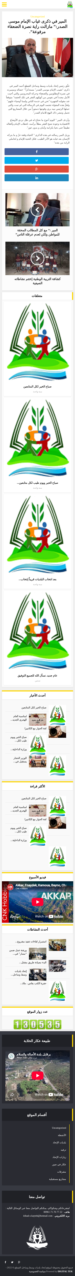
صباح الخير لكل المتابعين (37, 386)
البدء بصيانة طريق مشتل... (32, 962)
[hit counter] (37, 1024)
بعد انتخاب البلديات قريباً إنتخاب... (37, 579)
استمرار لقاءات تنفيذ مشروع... (30, 941)
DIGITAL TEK (65, 1271)
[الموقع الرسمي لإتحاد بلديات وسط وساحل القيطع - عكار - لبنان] (70, 4)
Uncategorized (38, 16)
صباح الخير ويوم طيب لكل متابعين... (37, 482)
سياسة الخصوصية (37, 1271)
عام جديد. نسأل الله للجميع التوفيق (37, 675)
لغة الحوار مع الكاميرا (35, 728)
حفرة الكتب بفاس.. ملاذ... (33, 983)
